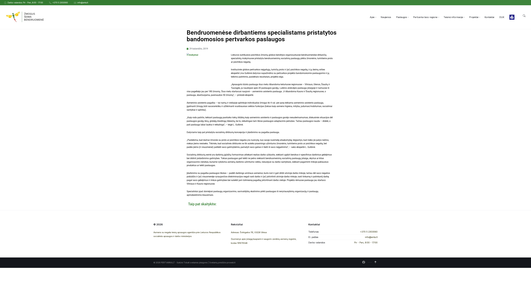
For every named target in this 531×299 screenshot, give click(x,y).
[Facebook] (363, 262)
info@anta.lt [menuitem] (82, 2)
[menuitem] (372, 17)
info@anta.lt (371, 237)
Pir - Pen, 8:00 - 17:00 (366, 242)
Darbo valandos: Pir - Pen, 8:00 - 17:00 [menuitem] (25, 2)
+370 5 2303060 (369, 231)
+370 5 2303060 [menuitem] (60, 2)
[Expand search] (524, 16)
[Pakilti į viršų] (375, 262)
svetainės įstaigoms (199, 262)
